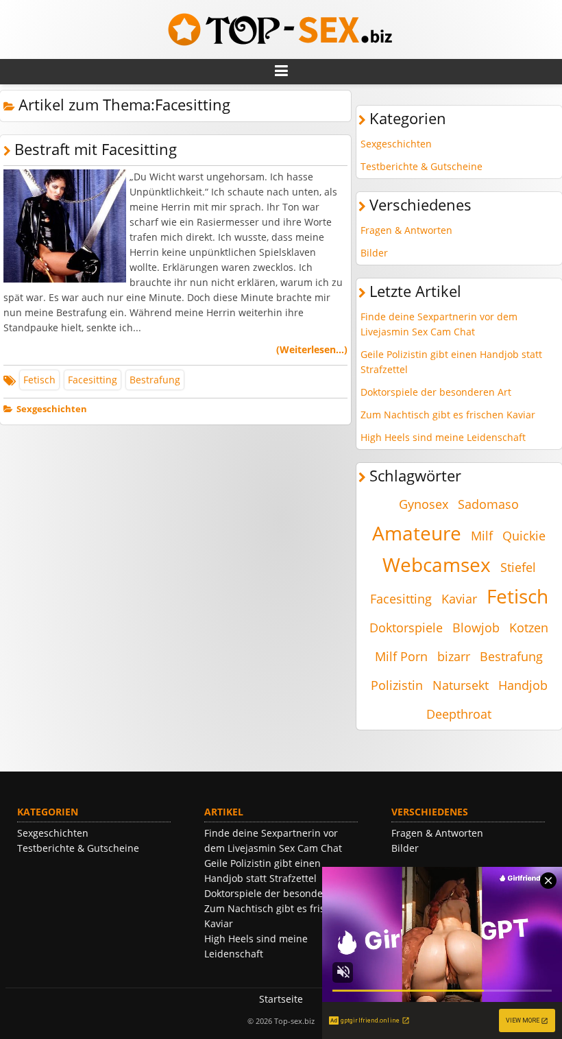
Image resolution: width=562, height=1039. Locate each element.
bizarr (453, 656)
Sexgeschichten (51, 409)
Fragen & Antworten (406, 230)
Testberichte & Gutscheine (421, 166)
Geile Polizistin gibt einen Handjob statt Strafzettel (451, 362)
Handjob (523, 685)
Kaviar (459, 598)
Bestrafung (155, 379)
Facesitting (92, 379)
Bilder (374, 252)
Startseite (281, 998)
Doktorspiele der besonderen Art (436, 391)
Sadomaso (488, 504)
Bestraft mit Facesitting (95, 149)
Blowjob (476, 627)
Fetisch (39, 379)
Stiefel (518, 567)
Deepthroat (458, 714)
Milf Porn (401, 656)
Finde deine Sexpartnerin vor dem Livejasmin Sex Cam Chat (439, 324)
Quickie (524, 535)
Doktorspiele (406, 627)
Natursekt (460, 685)
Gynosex (423, 504)
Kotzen (528, 627)
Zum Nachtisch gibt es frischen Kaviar (448, 414)
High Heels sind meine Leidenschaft (443, 437)
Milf (482, 535)
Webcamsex (436, 564)
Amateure (416, 533)
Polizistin (397, 685)
